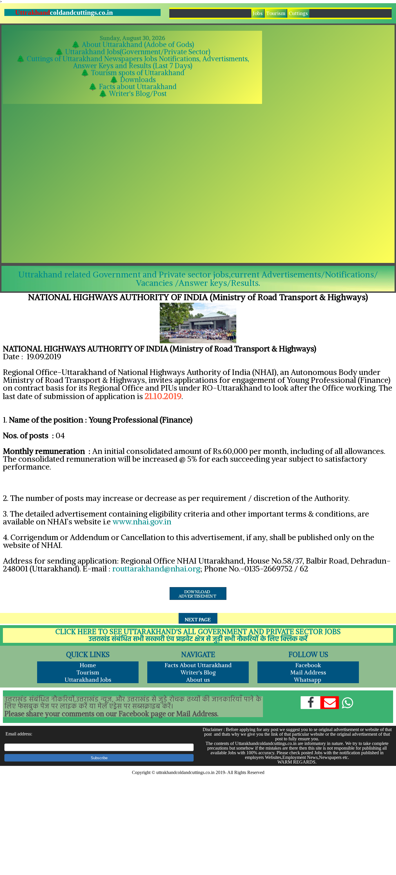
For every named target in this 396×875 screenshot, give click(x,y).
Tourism (275, 13)
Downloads (137, 79)
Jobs (258, 13)
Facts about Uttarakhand (138, 86)
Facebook (308, 665)
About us (198, 679)
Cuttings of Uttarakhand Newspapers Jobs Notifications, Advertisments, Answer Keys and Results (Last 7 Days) (138, 62)
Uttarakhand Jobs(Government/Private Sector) (137, 51)
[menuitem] (258, 13)
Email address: (19, 733)
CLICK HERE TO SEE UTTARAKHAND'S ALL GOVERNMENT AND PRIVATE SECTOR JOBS (198, 631)
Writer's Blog (198, 672)
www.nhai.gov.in (141, 521)
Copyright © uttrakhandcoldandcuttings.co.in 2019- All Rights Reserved (198, 772)
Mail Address (308, 672)
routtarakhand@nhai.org (156, 568)
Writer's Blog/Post (138, 93)
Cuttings (298, 13)
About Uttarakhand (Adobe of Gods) (138, 44)
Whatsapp (308, 679)
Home (88, 665)
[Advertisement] (329, 121)
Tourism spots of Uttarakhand (137, 72)
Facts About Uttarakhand (198, 665)
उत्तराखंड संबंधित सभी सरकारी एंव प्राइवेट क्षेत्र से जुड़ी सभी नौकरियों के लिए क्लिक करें (198, 639)
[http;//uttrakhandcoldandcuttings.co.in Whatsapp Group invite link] (347, 702)
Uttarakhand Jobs (88, 679)
